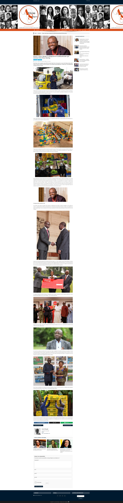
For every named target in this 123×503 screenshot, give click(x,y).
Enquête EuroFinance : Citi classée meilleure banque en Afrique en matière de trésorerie (39, 425)
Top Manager (39, 59)
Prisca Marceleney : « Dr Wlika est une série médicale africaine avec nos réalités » (84, 60)
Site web (35, 477)
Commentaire (36, 460)
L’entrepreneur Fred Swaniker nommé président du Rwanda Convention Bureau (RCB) (68, 425)
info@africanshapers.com (38, 495)
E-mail (35, 473)
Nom (35, 469)
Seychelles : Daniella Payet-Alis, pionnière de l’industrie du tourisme (39, 449)
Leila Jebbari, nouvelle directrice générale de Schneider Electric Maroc (52, 449)
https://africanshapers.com (46, 433)
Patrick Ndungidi (41, 61)
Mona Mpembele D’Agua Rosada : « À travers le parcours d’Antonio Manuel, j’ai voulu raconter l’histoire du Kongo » (85, 54)
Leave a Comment (48, 61)
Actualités (35, 59)
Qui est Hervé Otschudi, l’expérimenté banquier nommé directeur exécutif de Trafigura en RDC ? (84, 47)
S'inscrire (80, 498)
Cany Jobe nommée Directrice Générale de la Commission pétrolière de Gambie (84, 65)
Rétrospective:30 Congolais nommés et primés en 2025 (84, 69)
